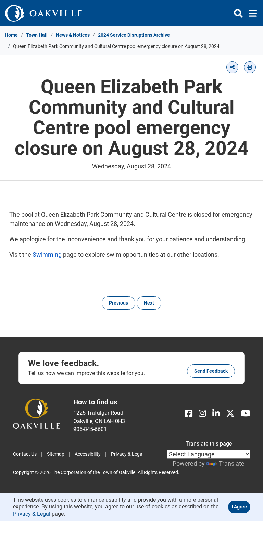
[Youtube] (245, 413)
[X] (230, 413)
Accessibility (88, 454)
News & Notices (73, 35)
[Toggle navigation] (250, 13)
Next (149, 303)
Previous (118, 303)
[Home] (43, 13)
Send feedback (211, 371)
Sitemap (55, 454)
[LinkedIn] (216, 413)
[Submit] (238, 13)
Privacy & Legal (127, 454)
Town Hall (37, 35)
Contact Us (25, 454)
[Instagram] (202, 413)
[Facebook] (188, 413)
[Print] (250, 67)
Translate (232, 463)
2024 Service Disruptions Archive (134, 35)
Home (11, 35)
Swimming (47, 254)
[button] (232, 67)
